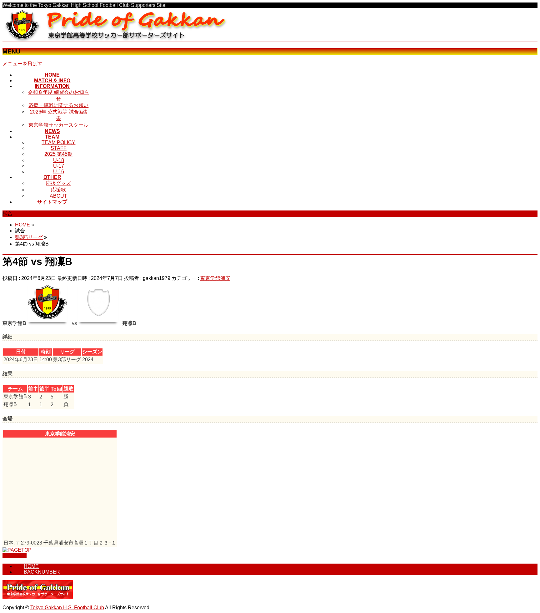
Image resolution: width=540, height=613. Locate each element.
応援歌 (58, 189)
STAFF (59, 148)
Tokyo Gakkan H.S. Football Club (67, 607)
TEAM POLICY (58, 142)
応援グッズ (58, 183)
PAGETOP (14, 555)
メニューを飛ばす (22, 63)
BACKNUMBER (42, 572)
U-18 (58, 160)
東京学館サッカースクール (58, 125)
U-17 (58, 166)
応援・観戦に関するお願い (58, 105)
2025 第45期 (58, 154)
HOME (31, 566)
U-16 (58, 171)
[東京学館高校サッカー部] (117, 38)
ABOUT (58, 196)
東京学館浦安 (215, 278)
